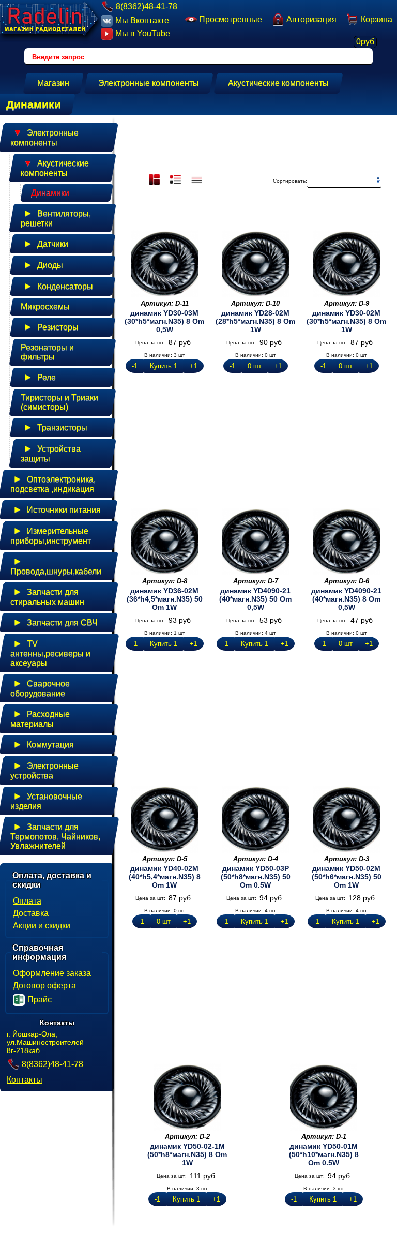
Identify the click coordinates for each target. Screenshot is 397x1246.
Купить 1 (163, 366)
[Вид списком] (197, 180)
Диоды (43, 265)
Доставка (31, 913)
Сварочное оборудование (40, 688)
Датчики (45, 243)
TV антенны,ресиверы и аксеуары (50, 652)
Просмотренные (230, 19)
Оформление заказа (52, 973)
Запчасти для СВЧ (55, 622)
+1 (193, 366)
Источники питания (57, 509)
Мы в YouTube (142, 33)
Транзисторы (55, 427)
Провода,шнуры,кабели (55, 566)
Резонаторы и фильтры (47, 352)
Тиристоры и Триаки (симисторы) (59, 402)
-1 (135, 366)
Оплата (27, 900)
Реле (39, 377)
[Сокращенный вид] (176, 180)
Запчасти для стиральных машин (47, 596)
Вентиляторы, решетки (56, 218)
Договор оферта (44, 985)
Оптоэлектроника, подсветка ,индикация (53, 483)
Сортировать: (290, 181)
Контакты (24, 1079)
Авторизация (311, 19)
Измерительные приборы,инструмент (50, 535)
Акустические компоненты (55, 167)
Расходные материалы (40, 718)
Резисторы (51, 327)
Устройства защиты (51, 453)
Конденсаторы (58, 286)
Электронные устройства (44, 770)
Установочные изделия (46, 800)
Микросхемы (45, 306)
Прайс (39, 999)
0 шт (255, 366)
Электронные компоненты (44, 137)
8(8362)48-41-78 (146, 6)
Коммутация (43, 744)
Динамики (50, 192)
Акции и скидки (41, 925)
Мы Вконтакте (142, 20)
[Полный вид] (155, 180)
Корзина (374, 21)
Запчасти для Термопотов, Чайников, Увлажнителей (55, 835)
